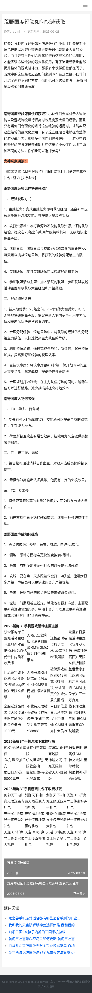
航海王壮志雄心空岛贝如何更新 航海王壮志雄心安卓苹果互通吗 (44, 939)
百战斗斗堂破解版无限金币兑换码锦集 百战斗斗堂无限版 (44, 945)
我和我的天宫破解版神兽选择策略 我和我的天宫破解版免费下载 (44, 925)
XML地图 (49, 986)
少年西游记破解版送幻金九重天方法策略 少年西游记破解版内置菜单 (44, 952)
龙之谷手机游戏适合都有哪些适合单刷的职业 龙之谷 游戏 (44, 918)
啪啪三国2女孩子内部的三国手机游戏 (37, 932)
